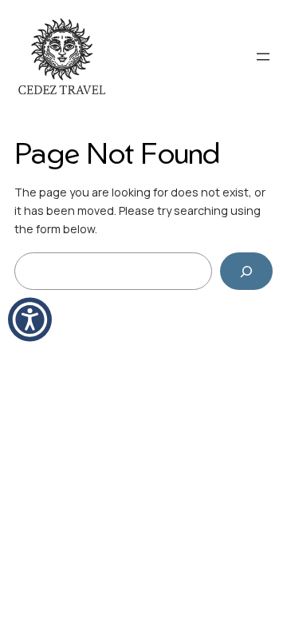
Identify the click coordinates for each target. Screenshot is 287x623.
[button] (30, 320)
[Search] (246, 271)
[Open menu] (263, 56)
